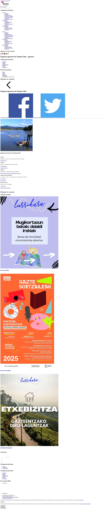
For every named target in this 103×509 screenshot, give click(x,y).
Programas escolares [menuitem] (8, 27)
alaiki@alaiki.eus (3, 180)
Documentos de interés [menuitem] (8, 19)
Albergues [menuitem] (6, 13)
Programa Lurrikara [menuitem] (8, 15)
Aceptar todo (3, 506)
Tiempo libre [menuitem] (7, 23)
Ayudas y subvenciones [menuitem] (9, 17)
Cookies (81, 500)
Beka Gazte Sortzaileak (5, 370)
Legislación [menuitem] (7, 18)
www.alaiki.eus (3, 178)
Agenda (4, 473)
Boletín (5, 6)
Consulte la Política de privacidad (85, 503)
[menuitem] (4, 12)
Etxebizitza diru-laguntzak (6, 447)
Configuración (3, 505)
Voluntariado (5, 75)
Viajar (4, 477)
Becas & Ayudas (5, 475)
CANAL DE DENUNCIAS (7, 498)
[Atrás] (8, 88)
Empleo (4, 474)
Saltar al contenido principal (5, 0)
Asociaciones (5, 467)
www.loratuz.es (3, 186)
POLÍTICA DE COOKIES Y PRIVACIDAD (10, 497)
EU (2, 6)
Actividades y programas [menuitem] (9, 16)
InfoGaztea (4, 74)
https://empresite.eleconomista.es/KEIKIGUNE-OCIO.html (10, 173)
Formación (4, 476)
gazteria (4, 72)
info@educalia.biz (3, 160)
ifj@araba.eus (5, 493)
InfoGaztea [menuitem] (6, 14)
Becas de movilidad (4, 270)
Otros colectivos (5, 468)
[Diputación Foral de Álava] (5, 461)
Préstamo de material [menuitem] (8, 22)
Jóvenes (4, 466)
